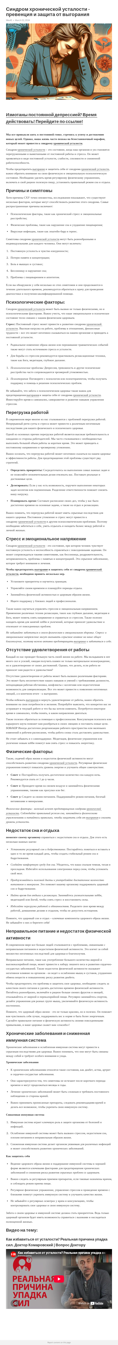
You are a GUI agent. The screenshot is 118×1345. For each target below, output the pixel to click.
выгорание (38, 169)
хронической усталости (31, 149)
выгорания (32, 395)
